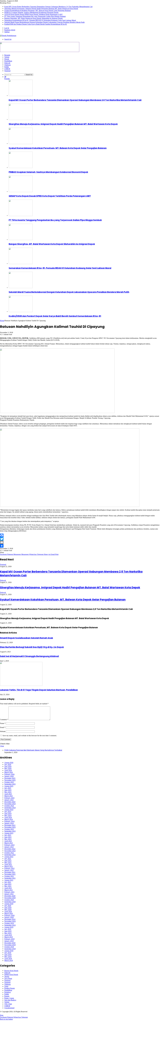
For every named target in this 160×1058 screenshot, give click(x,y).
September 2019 (10, 925)
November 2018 (10, 945)
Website (2, 731)
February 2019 (9, 939)
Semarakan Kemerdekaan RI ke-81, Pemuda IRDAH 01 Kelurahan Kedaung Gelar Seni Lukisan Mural (40, 20)
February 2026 (9, 774)
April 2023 (8, 841)
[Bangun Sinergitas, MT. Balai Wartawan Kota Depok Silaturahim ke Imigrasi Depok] (21, 239)
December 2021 (9, 872)
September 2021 (10, 878)
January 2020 (9, 917)
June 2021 (7, 884)
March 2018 (8, 960)
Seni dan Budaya (10, 1000)
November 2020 (10, 898)
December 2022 (9, 849)
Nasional (7, 71)
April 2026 (8, 770)
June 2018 (7, 955)
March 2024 (8, 819)
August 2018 (8, 951)
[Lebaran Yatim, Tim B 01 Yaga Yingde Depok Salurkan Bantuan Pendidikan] (21, 685)
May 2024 (7, 815)
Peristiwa (7, 992)
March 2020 (8, 913)
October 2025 (9, 782)
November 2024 (10, 804)
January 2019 (9, 941)
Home (2, 321)
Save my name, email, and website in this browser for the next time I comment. (30, 735)
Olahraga (7, 65)
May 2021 (7, 886)
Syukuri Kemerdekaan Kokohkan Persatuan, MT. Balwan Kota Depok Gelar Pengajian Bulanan (37, 10)
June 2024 (7, 813)
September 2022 (10, 855)
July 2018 (7, 953)
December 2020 (9, 896)
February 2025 (9, 798)
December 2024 (9, 802)
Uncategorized (9, 1008)
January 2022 (9, 870)
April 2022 (8, 864)
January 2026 (9, 776)
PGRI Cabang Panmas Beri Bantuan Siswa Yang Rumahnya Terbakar (33, 750)
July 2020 (7, 906)
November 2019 (10, 921)
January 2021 (9, 894)
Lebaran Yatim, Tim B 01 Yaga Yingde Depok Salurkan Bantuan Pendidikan (39, 689)
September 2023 (10, 831)
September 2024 (10, 808)
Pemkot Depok (9, 988)
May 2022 (7, 862)
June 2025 (7, 790)
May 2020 (7, 909)
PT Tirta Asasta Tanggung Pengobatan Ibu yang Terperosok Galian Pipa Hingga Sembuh (35, 16)
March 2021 (8, 890)
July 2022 (7, 859)
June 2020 (7, 908)
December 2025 (9, 778)
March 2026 (8, 772)
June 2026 (7, 766)
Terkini (6, 57)
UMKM (7, 69)
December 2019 (9, 919)
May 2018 (7, 957)
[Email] (80, 542)
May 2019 (7, 933)
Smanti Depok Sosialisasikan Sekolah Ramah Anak (26, 638)
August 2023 (8, 833)
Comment (4, 719)
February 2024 (9, 821)
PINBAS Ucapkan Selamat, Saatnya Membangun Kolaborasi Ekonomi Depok (31, 12)
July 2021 (7, 882)
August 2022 (8, 857)
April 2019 (8, 935)
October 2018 (9, 947)
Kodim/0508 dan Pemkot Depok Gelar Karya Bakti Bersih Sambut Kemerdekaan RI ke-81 (35, 24)
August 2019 (8, 927)
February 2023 (9, 845)
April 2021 (8, 888)
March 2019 (8, 937)
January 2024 (9, 823)
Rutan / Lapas (9, 998)
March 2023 (8, 843)
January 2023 (9, 847)
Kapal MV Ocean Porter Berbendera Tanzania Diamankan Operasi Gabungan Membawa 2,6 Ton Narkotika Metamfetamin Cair (48, 7)
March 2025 (8, 796)
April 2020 (8, 911)
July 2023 (7, 835)
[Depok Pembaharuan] (8, 35)
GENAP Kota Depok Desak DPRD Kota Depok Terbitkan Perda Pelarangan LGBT (33, 14)
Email (2, 727)
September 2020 (10, 902)
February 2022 (9, 868)
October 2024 (9, 806)
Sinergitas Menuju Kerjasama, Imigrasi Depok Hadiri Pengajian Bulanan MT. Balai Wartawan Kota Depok (41, 8)
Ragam (6, 996)
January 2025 (9, 800)
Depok (6, 59)
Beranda (7, 55)
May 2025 (7, 792)
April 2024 (8, 817)
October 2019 (9, 923)
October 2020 (9, 900)
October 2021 (9, 876)
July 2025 (7, 788)
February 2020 (9, 915)
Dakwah (7, 63)
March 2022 (8, 866)
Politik (6, 67)
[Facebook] (80, 535)
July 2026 (7, 764)
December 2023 (9, 825)
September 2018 (10, 949)
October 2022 (9, 853)
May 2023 (7, 839)
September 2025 (10, 784)
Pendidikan (8, 61)
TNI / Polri (8, 1004)
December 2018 (9, 943)
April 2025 (8, 794)
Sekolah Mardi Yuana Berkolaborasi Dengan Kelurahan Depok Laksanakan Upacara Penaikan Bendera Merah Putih (44, 22)
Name (2, 723)
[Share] (80, 546)
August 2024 (8, 810)
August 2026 (8, 762)
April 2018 (8, 958)
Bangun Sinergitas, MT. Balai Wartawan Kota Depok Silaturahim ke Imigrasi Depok (33, 18)
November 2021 (10, 874)
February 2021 (9, 892)
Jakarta (6, 976)
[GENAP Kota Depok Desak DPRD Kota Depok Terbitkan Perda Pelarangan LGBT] (21, 191)
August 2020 (8, 904)
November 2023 (10, 827)
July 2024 (7, 811)
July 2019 (7, 929)
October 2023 (9, 829)
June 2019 (7, 931)
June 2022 (7, 860)
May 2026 (7, 768)
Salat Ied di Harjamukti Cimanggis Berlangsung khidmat (29, 656)
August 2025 (8, 786)
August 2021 (8, 880)
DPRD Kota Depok (11, 974)
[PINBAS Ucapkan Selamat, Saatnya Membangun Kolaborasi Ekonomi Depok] (21, 167)
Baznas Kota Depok (11, 971)
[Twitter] (80, 539)
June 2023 (7, 837)
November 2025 (10, 780)
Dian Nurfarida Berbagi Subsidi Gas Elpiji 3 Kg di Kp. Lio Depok (32, 647)
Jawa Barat (8, 978)
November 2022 (10, 851)
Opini (6, 986)
